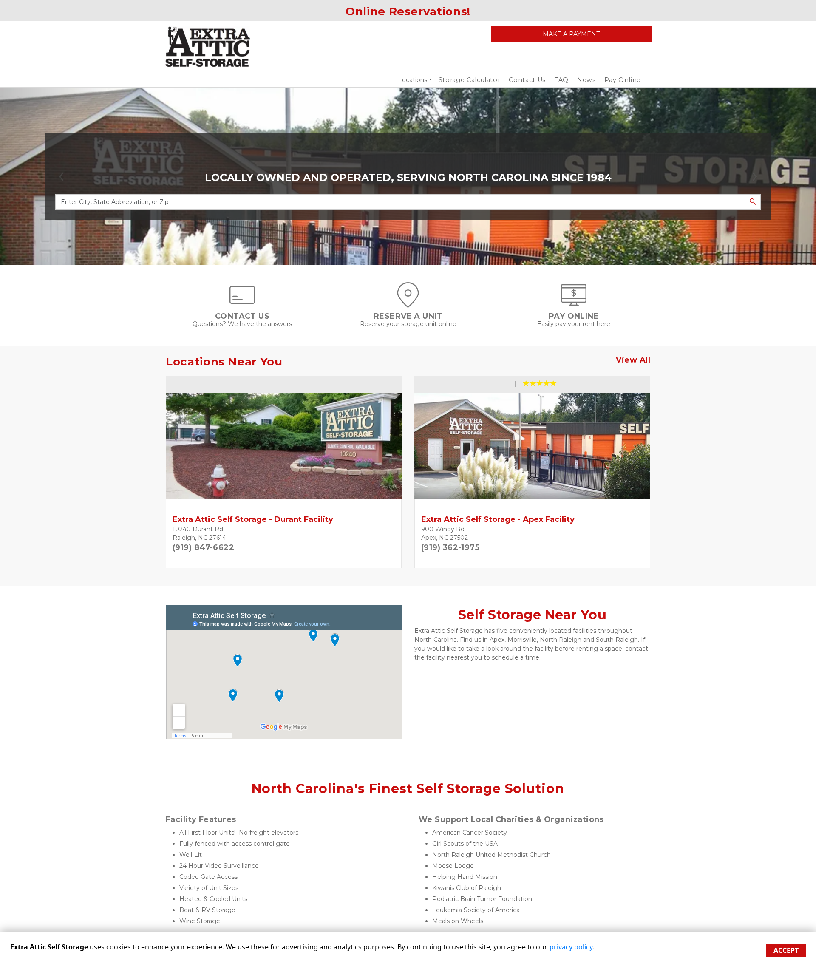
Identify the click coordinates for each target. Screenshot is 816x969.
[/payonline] (573, 303)
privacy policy (571, 947)
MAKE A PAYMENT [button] (571, 34)
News (586, 80)
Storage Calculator (470, 80)
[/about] (242, 303)
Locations (412, 80)
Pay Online (622, 80)
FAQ (561, 80)
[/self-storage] (408, 303)
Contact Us (527, 80)
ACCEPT (786, 950)
